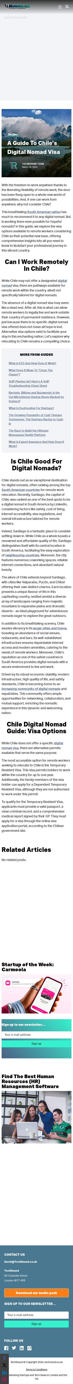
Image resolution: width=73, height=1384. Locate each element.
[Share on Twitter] (4, 1365)
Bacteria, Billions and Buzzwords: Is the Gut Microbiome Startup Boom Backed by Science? (36, 397)
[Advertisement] (36, 59)
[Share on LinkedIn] (4, 1372)
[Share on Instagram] (4, 1379)
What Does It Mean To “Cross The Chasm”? (31, 372)
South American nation (44, 212)
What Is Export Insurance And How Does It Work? (36, 444)
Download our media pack (36, 1293)
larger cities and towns (50, 628)
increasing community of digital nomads (31, 689)
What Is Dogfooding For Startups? (31, 408)
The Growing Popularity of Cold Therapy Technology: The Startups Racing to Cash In (36, 419)
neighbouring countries (22, 555)
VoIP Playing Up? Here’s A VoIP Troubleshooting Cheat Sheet (29, 383)
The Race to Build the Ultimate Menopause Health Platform (29, 432)
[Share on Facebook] (4, 1358)
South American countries (21, 490)
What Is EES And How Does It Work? (32, 363)
